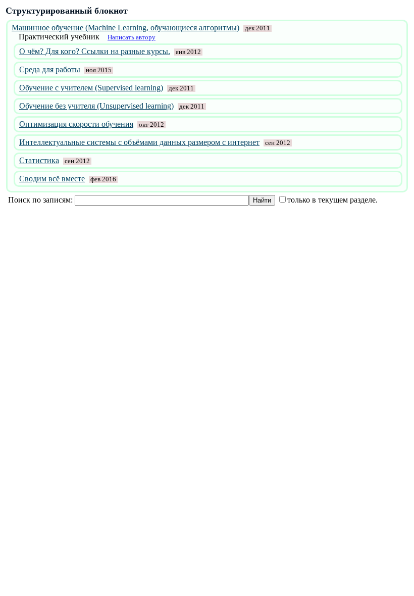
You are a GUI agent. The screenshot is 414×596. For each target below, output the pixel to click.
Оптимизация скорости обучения (76, 124)
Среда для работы (49, 69)
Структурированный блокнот (67, 11)
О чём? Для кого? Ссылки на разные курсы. (94, 51)
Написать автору (132, 37)
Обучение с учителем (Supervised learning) (91, 87)
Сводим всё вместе (52, 178)
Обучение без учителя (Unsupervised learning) (96, 106)
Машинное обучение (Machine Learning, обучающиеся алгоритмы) (125, 27)
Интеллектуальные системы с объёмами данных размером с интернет (139, 142)
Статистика (39, 160)
